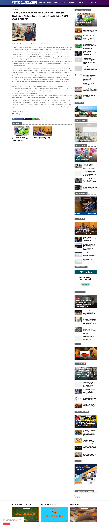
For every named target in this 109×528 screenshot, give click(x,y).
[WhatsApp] (33, 119)
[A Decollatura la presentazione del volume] (78, 319)
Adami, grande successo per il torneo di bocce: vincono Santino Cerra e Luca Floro (89, 312)
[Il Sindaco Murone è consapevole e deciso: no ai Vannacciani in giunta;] (78, 30)
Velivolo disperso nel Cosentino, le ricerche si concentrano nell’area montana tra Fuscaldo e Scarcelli (89, 61)
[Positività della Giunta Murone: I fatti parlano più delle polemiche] (78, 53)
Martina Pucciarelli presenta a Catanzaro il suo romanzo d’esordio (90, 187)
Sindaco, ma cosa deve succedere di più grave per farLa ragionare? (89, 338)
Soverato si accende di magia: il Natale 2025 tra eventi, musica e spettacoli (89, 405)
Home (82, 5)
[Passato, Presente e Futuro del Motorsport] (78, 97)
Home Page (42, 2)
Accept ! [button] (6, 523)
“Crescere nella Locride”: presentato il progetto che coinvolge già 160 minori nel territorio (89, 391)
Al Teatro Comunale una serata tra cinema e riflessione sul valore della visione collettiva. (89, 173)
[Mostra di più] (42, 119)
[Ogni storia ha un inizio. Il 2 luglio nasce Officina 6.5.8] (78, 448)
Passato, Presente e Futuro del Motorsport (89, 96)
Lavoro (63, 2)
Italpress (71, 2)
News (49, 2)
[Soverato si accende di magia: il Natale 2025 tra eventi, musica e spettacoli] (78, 406)
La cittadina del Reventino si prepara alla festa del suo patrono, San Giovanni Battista (90, 455)
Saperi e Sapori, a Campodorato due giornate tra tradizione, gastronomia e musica (90, 68)
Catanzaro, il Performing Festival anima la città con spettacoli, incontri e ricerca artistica (89, 399)
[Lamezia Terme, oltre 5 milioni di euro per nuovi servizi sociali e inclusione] (78, 254)
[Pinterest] (36, 119)
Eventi (56, 2)
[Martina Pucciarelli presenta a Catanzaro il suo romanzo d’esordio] (78, 187)
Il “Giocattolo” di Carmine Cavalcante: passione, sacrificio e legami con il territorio (20, 139)
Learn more (14, 520)
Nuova (14, 143)
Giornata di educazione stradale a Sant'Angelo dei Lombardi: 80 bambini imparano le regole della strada (89, 433)
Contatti (80, 2)
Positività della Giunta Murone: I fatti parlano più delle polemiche (89, 53)
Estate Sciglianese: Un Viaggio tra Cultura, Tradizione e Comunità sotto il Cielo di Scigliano (89, 441)
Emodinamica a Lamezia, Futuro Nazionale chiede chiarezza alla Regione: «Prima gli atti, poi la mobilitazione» (89, 246)
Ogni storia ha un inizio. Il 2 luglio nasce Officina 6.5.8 (89, 447)
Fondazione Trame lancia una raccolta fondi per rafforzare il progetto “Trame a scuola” (89, 384)
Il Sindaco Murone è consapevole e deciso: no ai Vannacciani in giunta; (42, 138)
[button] (92, 2)
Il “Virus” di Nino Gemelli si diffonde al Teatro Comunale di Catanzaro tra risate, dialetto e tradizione (89, 180)
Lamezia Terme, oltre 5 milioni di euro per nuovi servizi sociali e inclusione (89, 254)
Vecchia (69, 143)
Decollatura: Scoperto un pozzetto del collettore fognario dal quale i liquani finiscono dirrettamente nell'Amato (89, 330)
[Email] (39, 119)
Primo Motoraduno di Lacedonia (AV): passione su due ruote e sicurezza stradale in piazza (89, 46)
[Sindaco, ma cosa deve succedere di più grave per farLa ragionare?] (78, 338)
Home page (15, 9)
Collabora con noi (93, 5)
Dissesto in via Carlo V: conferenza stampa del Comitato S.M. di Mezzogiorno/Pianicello (89, 166)
